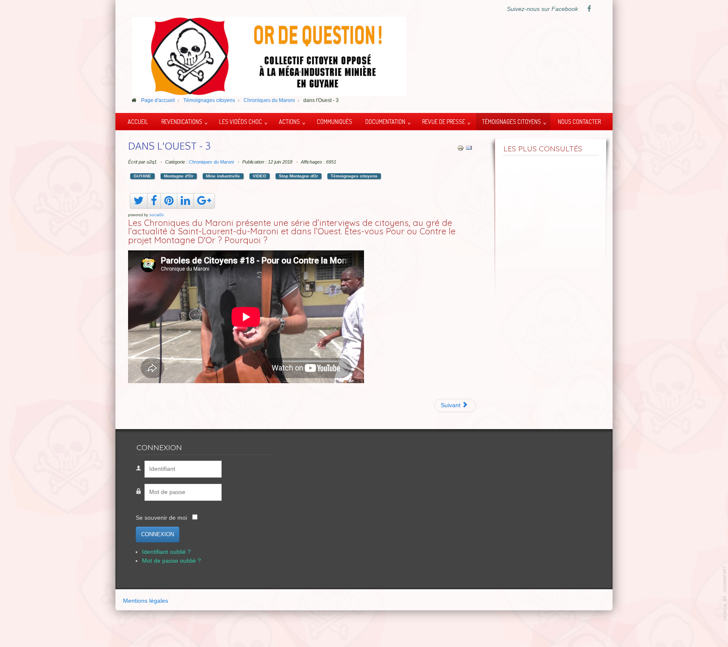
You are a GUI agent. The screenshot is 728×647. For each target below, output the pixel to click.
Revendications (181, 121)
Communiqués (334, 121)
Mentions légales (145, 601)
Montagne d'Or (178, 176)
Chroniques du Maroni (211, 161)
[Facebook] (589, 9)
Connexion (157, 534)
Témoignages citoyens (511, 121)
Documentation (385, 121)
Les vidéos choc (240, 121)
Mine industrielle (223, 176)
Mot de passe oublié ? (171, 561)
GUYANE (142, 176)
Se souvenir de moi (161, 518)
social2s (157, 215)
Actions (289, 121)
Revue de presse (443, 121)
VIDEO (259, 176)
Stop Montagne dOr (298, 176)
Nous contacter (579, 121)
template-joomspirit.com (725, 593)
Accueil (138, 121)
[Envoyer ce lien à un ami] (469, 147)
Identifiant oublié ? (166, 552)
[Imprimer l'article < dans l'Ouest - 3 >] (460, 147)
